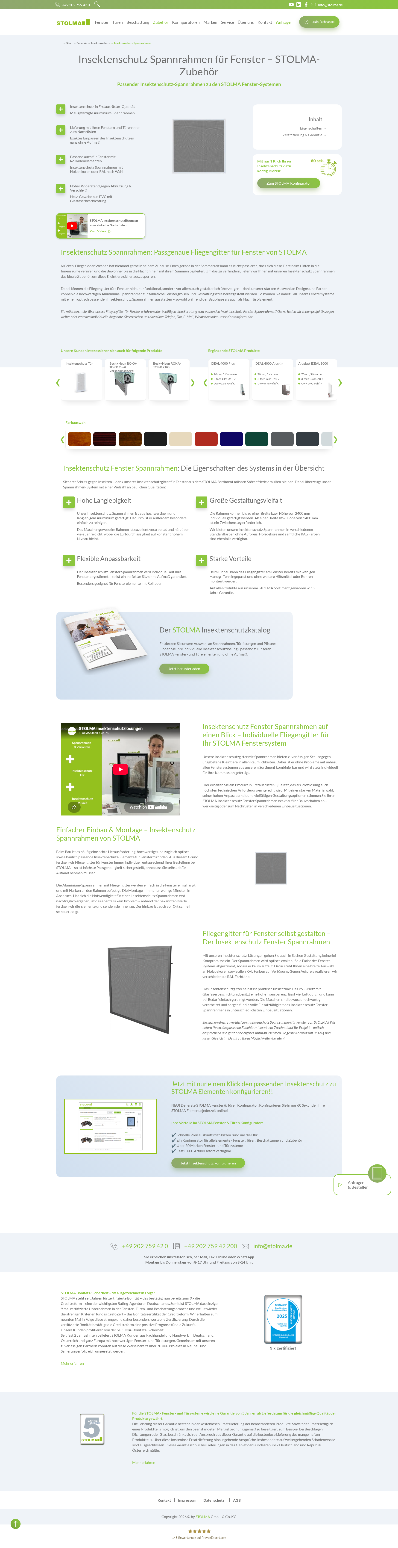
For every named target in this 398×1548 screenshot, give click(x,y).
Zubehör (160, 22)
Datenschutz (213, 1500)
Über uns (246, 22)
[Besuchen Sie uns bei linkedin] (298, 4)
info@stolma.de (330, 5)
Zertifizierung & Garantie (302, 135)
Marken (210, 22)
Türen (117, 22)
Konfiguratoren (186, 22)
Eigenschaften (311, 128)
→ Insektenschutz (99, 43)
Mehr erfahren (72, 1363)
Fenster (101, 22)
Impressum (187, 1500)
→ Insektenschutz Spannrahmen (131, 43)
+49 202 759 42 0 (76, 5)
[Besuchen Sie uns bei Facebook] (306, 4)
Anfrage (283, 22)
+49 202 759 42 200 (210, 1245)
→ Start (68, 43)
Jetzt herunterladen (184, 668)
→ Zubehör (80, 43)
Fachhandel (322, 22)
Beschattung (137, 22)
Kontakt (265, 22)
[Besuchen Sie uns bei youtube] (291, 4)
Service (227, 22)
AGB (237, 1500)
